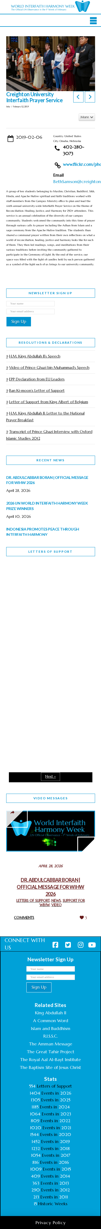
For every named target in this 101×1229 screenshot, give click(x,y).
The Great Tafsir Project (50, 1051)
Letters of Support (50, 551)
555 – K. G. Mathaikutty (43, 582)
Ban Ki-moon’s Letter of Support (37, 390)
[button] (93, 20)
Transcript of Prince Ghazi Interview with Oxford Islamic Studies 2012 (49, 435)
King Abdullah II (50, 1012)
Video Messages (50, 798)
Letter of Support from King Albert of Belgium (48, 401)
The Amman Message (50, 1043)
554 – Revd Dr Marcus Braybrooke (41, 653)
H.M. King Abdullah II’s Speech (34, 356)
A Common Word (50, 1020)
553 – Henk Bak (34, 716)
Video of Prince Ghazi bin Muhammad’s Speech (49, 367)
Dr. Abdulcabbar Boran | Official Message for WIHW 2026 (50, 887)
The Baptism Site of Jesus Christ (50, 1067)
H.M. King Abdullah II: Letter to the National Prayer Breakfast (45, 416)
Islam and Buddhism (50, 1028)
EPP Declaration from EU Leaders (37, 379)
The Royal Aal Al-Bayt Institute (50, 1059)
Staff (19, 614)
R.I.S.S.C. (50, 1036)
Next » (50, 776)
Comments (24, 917)
